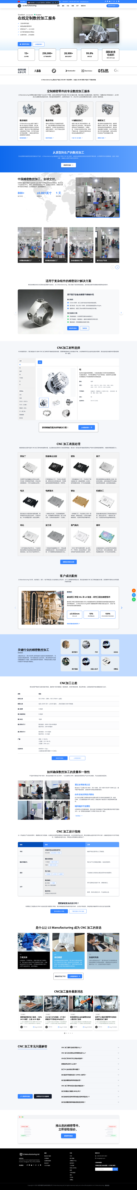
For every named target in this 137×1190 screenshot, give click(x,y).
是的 (53, 2)
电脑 (20, 398)
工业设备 (72, 1165)
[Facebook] (116, 2)
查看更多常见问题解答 (42, 1096)
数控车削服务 (49, 138)
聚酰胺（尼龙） (23, 408)
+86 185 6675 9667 (102, 1156)
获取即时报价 (25, 44)
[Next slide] (117, 267)
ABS (20, 394)
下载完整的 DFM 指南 (78, 911)
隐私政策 (107, 1185)
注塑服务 (46, 1158)
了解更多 (84, 328)
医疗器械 (72, 1158)
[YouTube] (109, 2)
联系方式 (83, 6)
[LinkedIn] (107, 2)
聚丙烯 (21, 418)
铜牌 (20, 371)
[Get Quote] (134, 590)
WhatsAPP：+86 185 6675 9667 (71, 1)
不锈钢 (21, 378)
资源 (73, 6)
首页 (58, 6)
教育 (71, 1170)
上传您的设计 (38, 44)
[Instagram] (118, 2)
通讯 (71, 1175)
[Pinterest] (114, 2)
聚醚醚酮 (21, 414)
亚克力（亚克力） (23, 401)
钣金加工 (46, 1163)
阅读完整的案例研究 (72, 624)
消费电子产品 (73, 1160)
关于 (77, 6)
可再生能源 (72, 1172)
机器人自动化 (73, 1168)
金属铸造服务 (47, 1160)
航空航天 (72, 1163)
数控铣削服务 (23, 138)
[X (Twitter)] (111, 2)
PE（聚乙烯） (22, 411)
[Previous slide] (112, 267)
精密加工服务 (101, 138)
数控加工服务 (47, 1156)
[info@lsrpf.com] (134, 595)
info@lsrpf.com (84, 1)
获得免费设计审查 (59, 911)
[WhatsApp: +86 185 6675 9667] (134, 599)
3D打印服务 (47, 1165)
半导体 (71, 1177)
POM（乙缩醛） (23, 404)
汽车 (71, 1156)
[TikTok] (105, 2)
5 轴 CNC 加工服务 (76, 138)
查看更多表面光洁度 (68, 562)
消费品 (71, 1179)
